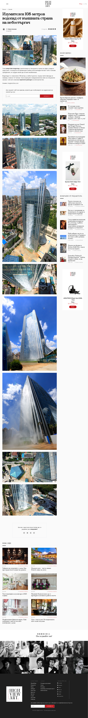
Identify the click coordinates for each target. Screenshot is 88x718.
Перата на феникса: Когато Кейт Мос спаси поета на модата (76, 247)
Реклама (43, 687)
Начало (4, 9)
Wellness (70, 206)
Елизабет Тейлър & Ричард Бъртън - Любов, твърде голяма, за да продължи (76, 258)
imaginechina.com (13, 83)
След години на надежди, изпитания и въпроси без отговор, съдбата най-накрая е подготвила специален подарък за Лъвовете (76, 224)
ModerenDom (44, 690)
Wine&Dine (33, 683)
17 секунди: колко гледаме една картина (75, 107)
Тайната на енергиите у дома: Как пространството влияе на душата (14, 569)
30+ (69, 120)
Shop (80, 4)
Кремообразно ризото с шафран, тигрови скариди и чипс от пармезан (71, 99)
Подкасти (33, 685)
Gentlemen (70, 240)
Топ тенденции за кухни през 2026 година (14, 595)
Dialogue (33, 688)
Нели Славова (77, 250)
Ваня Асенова (12, 29)
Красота (70, 132)
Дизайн (10, 9)
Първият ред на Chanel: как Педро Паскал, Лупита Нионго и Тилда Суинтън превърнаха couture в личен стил (76, 128)
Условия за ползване (46, 683)
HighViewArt (79, 109)
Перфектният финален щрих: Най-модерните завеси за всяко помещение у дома (14, 621)
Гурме (61, 102)
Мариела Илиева (24, 591)
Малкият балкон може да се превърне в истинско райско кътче (43, 595)
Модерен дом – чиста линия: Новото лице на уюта (41, 569)
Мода (69, 250)
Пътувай (33, 697)
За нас (42, 685)
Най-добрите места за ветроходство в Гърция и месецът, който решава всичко (76, 236)
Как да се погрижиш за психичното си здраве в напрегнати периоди (76, 212)
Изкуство (70, 109)
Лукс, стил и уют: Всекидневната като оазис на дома (42, 620)
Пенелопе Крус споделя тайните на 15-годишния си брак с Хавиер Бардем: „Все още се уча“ (77, 116)
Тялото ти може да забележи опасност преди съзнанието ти (75, 203)
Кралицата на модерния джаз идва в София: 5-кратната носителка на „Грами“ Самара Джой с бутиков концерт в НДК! (76, 140)
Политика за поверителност (48, 688)
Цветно (33, 694)
